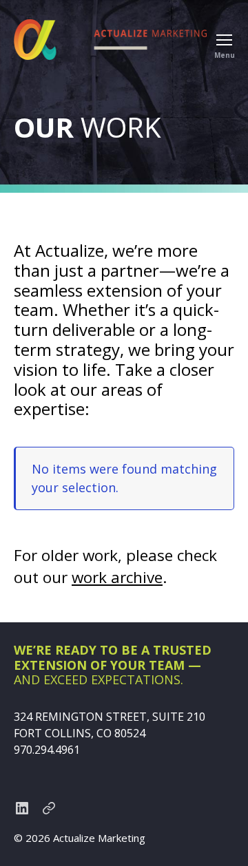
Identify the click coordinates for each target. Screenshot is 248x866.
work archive (117, 577)
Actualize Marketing (99, 838)
